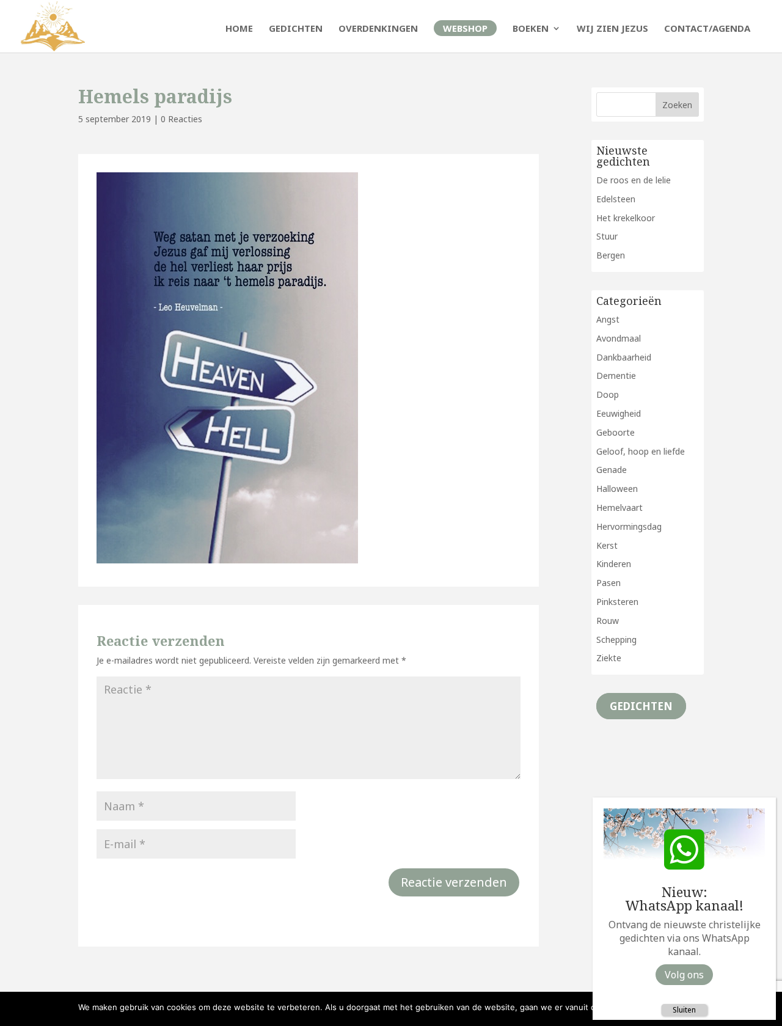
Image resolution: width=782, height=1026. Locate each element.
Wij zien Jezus (612, 29)
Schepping (616, 639)
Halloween (617, 488)
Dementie (616, 375)
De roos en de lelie (633, 180)
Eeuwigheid (618, 413)
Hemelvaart (619, 507)
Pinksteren (617, 601)
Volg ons (684, 974)
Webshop (465, 28)
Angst (607, 319)
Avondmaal (618, 338)
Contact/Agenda (707, 29)
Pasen (608, 582)
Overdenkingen (378, 29)
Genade (611, 469)
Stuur (607, 236)
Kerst (607, 545)
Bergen (610, 255)
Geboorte (615, 432)
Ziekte (608, 658)
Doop (607, 394)
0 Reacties (181, 119)
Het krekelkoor (625, 218)
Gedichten (296, 29)
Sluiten (684, 1010)
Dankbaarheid (623, 357)
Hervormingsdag (629, 526)
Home (239, 29)
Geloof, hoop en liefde (640, 451)
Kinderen (613, 564)
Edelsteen (615, 199)
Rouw (607, 620)
